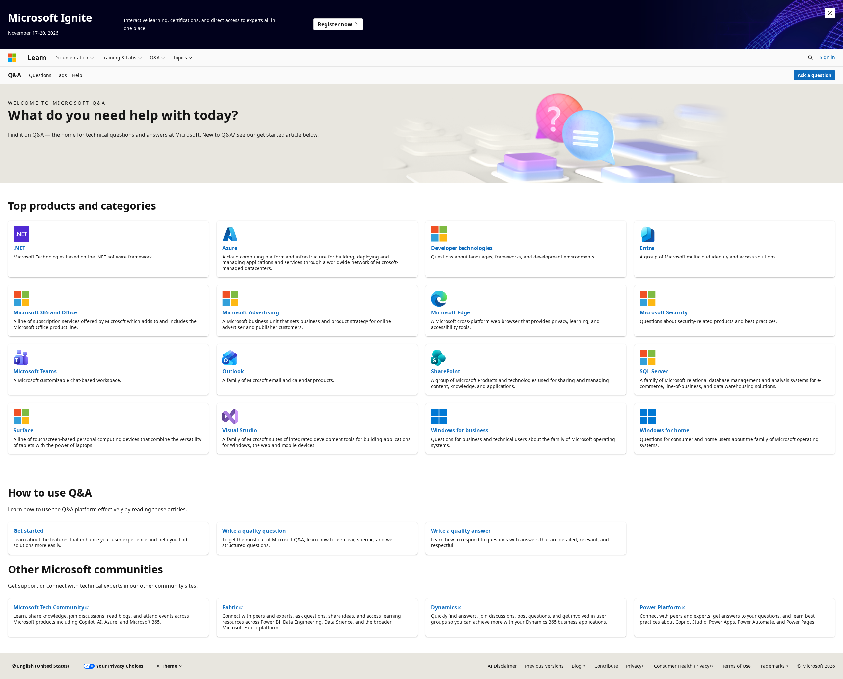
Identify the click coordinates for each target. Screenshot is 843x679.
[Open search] (810, 58)
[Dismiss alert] (830, 13)
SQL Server (654, 371)
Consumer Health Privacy (681, 666)
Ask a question (814, 75)
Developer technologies (462, 248)
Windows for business (459, 430)
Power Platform (660, 607)
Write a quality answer (461, 531)
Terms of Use (736, 666)
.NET (19, 248)
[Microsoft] (12, 57)
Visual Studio (239, 430)
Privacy (633, 666)
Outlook (233, 371)
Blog (577, 666)
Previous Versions (544, 666)
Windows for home (664, 430)
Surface (23, 430)
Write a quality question (254, 531)
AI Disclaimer (502, 666)
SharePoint (445, 371)
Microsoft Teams (35, 371)
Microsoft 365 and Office (45, 312)
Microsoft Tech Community (49, 607)
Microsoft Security (664, 312)
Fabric (230, 607)
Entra (647, 248)
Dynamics (444, 607)
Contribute (606, 666)
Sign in (827, 57)
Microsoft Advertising (250, 312)
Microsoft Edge (450, 312)
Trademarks (772, 666)
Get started (28, 531)
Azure (229, 248)
